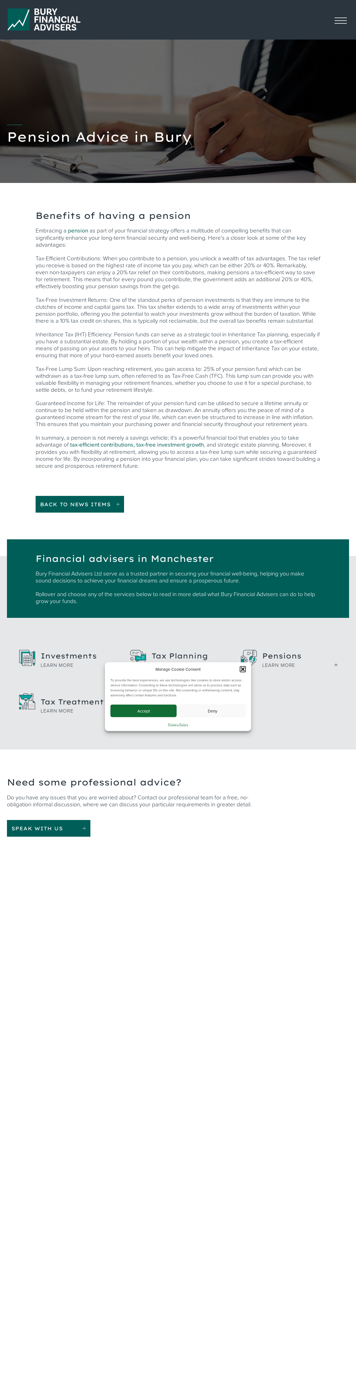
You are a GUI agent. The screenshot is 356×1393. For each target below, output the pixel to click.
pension (78, 230)
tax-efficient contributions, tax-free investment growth (137, 444)
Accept (143, 711)
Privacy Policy (178, 724)
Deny (212, 711)
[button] (243, 669)
